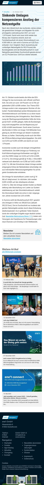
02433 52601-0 (21, 433)
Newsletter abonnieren (11, 238)
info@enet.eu (20, 435)
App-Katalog (9, 448)
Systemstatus (29, 450)
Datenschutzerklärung (21, 469)
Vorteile (7, 445)
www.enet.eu (20, 437)
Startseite (7, 443)
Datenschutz (29, 459)
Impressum (28, 456)
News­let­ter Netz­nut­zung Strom (19, 216)
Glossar (27, 453)
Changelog (8, 453)
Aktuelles (7, 12)
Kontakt (7, 455)
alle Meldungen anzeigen (11, 252)
